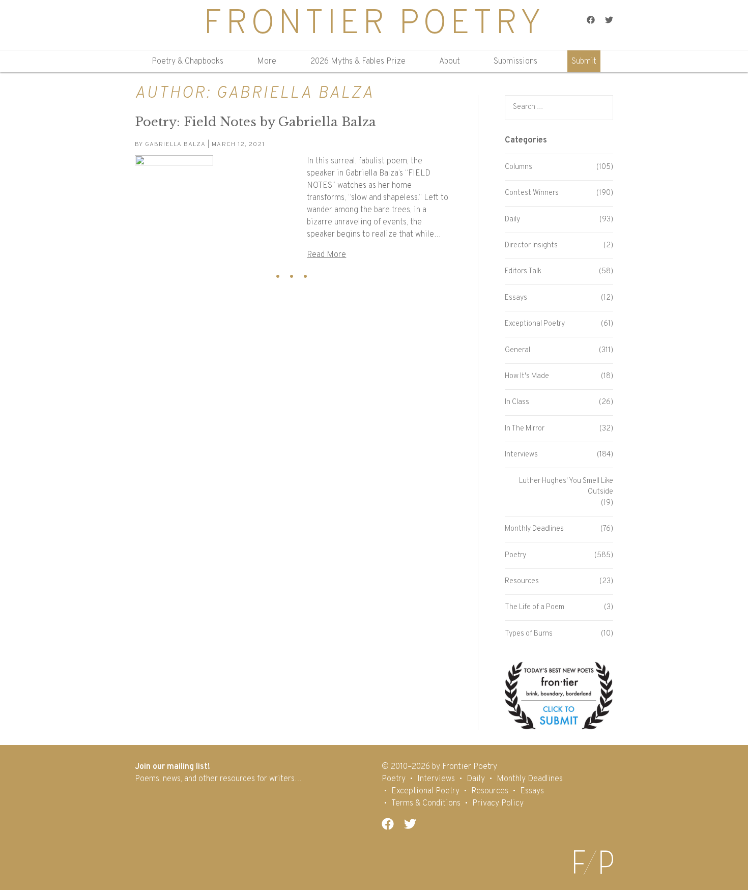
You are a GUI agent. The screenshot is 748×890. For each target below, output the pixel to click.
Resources (522, 581)
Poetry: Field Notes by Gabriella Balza (255, 121)
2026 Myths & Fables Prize (358, 61)
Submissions (515, 61)
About (449, 61)
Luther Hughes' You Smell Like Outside (566, 486)
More (266, 61)
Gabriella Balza (175, 144)
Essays (516, 298)
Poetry (515, 555)
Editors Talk (523, 271)
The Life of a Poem (534, 607)
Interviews (521, 455)
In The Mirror (524, 429)
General (517, 350)
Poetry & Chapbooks (187, 61)
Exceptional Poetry (535, 324)
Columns (518, 167)
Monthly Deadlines (534, 529)
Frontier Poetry (374, 25)
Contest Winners (532, 193)
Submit (583, 61)
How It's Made (527, 376)
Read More (326, 255)
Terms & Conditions (426, 803)
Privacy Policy (498, 803)
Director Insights (531, 245)
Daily (512, 219)
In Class (517, 402)
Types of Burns (529, 634)
